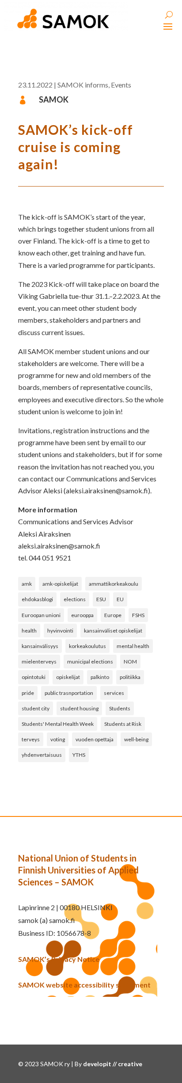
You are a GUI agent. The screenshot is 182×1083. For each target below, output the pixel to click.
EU (120, 599)
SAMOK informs (82, 84)
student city (35, 708)
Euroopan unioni (41, 615)
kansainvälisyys (40, 646)
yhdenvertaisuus (42, 754)
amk (27, 583)
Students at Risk (122, 724)
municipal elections (90, 661)
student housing (79, 708)
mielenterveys (39, 661)
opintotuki (34, 677)
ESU (101, 599)
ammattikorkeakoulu (113, 583)
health (29, 630)
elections (75, 599)
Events (121, 84)
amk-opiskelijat (60, 583)
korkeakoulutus (87, 646)
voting (57, 739)
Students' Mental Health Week (58, 724)
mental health (133, 646)
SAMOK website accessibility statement (84, 984)
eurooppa (82, 615)
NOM (130, 661)
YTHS (78, 754)
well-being (136, 739)
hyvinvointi (60, 630)
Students (119, 708)
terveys (31, 739)
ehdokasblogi (37, 599)
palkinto (100, 677)
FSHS (138, 615)
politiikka (130, 677)
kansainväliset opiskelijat (113, 630)
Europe (112, 615)
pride (28, 693)
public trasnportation (69, 693)
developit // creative (112, 1064)
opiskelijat (68, 677)
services (114, 693)
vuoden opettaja (95, 739)
